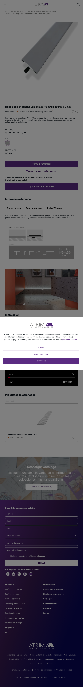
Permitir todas (41, 361)
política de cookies (69, 340)
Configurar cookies (41, 354)
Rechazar (41, 348)
